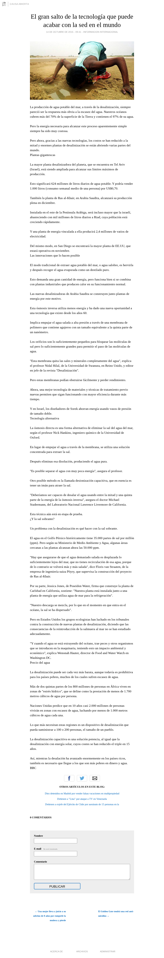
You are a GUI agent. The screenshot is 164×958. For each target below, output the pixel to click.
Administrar (107, 951)
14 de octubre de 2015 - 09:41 (63, 32)
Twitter (82, 778)
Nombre (38, 835)
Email (95, 778)
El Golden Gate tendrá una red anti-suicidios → (116, 913)
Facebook (69, 778)
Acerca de (56, 951)
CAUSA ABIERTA (19, 4)
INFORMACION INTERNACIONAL (100, 32)
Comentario (40, 861)
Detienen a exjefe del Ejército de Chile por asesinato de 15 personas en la (82, 804)
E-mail (46, 848)
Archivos (82, 951)
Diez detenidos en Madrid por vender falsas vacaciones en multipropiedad (82, 793)
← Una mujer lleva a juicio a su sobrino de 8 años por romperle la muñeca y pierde (49, 916)
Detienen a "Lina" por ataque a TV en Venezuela (82, 799)
